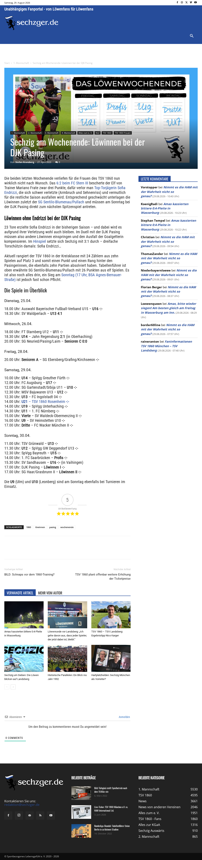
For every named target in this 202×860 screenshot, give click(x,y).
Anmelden (124, 717)
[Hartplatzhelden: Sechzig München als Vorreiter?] (111, 658)
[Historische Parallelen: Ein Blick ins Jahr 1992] (67, 658)
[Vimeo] (191, 2)
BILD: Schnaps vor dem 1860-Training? (29, 574)
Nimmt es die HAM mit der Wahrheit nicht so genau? (169, 191)
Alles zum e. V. (85, 132)
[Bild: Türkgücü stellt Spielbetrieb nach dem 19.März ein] (81, 793)
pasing (52, 527)
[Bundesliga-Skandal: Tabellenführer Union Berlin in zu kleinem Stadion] (81, 831)
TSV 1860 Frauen (123, 132)
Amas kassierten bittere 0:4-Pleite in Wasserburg (164, 208)
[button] (192, 36)
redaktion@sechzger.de (21, 804)
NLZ (97, 132)
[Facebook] (177, 2)
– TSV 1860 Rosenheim (45, 401)
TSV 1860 (107, 132)
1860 (28, 527)
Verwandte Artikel (20, 592)
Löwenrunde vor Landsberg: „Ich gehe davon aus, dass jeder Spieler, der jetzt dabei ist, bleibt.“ (67, 635)
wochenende (67, 527)
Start (7, 63)
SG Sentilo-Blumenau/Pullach (60, 202)
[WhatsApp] (50, 551)
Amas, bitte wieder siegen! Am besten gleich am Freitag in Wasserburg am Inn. (168, 308)
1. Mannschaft (21, 63)
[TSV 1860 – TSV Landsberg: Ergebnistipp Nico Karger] (111, 614)
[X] (186, 2)
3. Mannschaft (51, 132)
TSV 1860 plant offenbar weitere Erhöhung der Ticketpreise (103, 576)
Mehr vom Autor (50, 592)
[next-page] (13, 686)
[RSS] (40, 815)
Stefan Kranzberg (24, 162)
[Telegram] (69, 551)
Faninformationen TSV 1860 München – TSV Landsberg (166, 345)
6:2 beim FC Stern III (72, 183)
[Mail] (30, 815)
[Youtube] (195, 2)
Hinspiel (39, 241)
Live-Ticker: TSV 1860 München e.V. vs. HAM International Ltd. (111, 808)
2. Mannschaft (35, 132)
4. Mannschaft (68, 132)
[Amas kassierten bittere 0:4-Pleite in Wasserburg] (24, 614)
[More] (78, 551)
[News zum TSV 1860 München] (31, 23)
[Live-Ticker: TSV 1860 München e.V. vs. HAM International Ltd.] (81, 812)
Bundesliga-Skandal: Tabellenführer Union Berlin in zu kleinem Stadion (112, 827)
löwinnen (40, 527)
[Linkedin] (60, 551)
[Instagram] (182, 2)
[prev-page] (6, 686)
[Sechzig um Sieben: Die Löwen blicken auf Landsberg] (24, 658)
